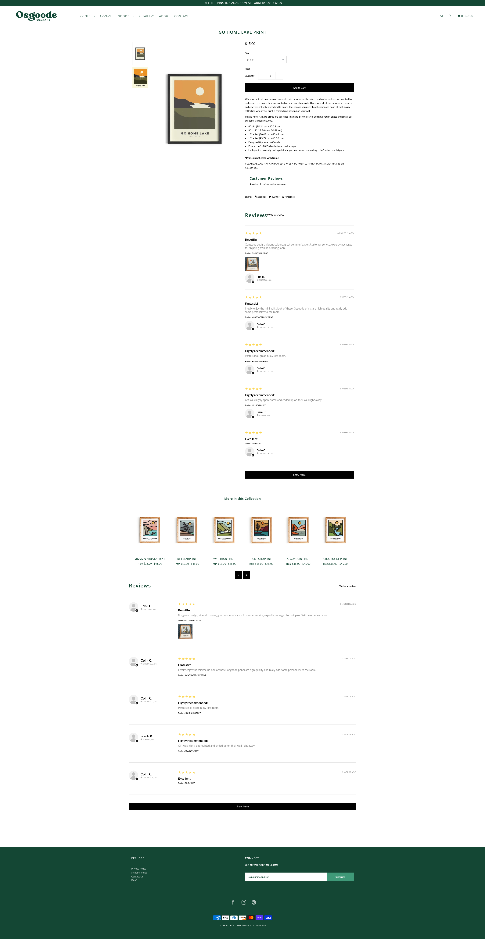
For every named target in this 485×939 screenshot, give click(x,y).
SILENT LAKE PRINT (260, 253)
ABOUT (164, 16)
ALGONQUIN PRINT (260, 361)
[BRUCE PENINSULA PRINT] (150, 530)
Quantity (249, 75)
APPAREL (106, 16)
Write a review (278, 184)
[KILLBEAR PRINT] (187, 530)
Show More (299, 474)
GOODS (124, 16)
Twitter (275, 196)
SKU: (247, 68)
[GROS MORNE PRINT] (335, 530)
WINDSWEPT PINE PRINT (262, 317)
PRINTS (86, 16)
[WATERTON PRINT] (224, 530)
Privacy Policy (138, 868)
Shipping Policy (139, 872)
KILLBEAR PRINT (258, 405)
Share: (248, 196)
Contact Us (137, 876)
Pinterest (289, 196)
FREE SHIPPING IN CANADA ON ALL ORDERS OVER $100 (242, 2)
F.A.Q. (134, 880)
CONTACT (181, 16)
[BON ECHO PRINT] (261, 530)
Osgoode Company (254, 925)
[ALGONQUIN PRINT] (298, 530)
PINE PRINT (256, 443)
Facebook (261, 196)
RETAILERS (146, 16)
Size (247, 53)
